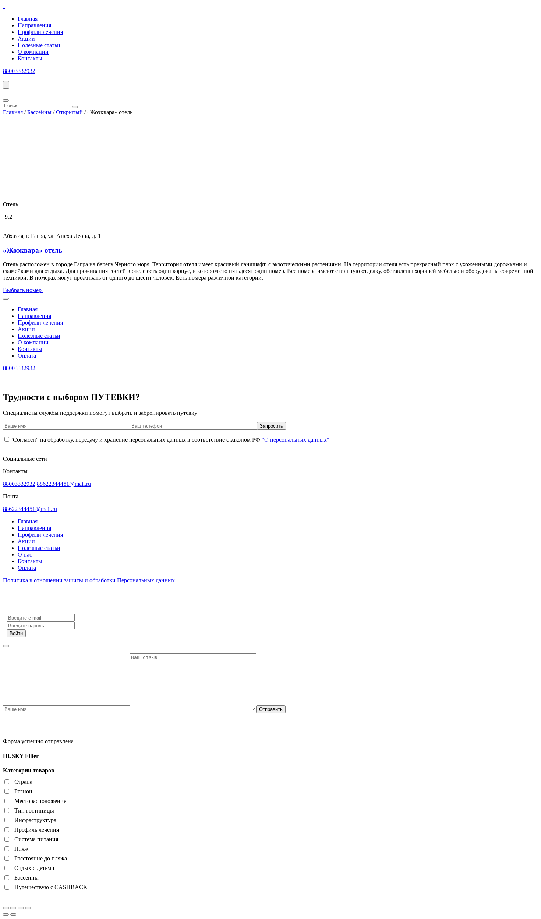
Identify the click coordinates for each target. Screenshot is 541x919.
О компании (33, 52)
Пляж (21, 849)
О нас (25, 554)
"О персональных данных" (295, 439)
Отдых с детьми (34, 868)
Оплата (27, 355)
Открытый (69, 112)
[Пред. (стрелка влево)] (6, 914)
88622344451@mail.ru (64, 484)
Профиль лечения (36, 830)
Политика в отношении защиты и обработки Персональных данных (89, 580)
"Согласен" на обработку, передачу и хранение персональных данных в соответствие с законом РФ (169, 439)
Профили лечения (40, 32)
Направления (34, 25)
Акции (26, 38)
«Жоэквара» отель (32, 250)
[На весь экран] (21, 908)
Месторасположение (40, 801)
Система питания (36, 839)
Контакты (30, 58)
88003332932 (19, 71)
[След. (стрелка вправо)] (13, 914)
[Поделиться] (13, 908)
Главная (28, 18)
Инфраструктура (35, 820)
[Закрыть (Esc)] (6, 908)
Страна (23, 782)
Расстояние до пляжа (40, 858)
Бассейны (39, 112)
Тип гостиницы (34, 810)
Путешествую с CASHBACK (51, 887)
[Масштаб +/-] (28, 908)
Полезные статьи (39, 45)
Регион (23, 791)
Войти (16, 633)
